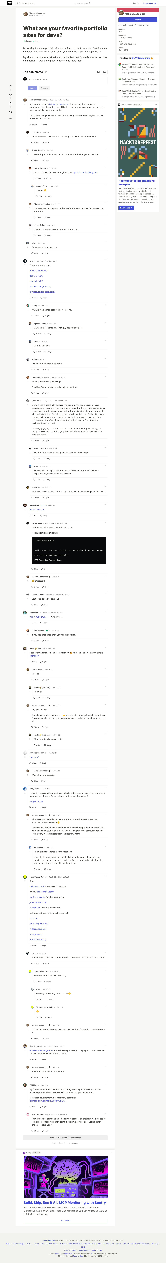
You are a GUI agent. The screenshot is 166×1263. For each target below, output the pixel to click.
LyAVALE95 (37, 377)
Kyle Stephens (40, 323)
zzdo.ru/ (33, 918)
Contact (126, 1244)
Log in (136, 3)
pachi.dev (34, 656)
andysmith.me (36, 801)
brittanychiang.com (58, 104)
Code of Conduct (58, 1143)
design (36, 41)
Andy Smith (35, 789)
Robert (35, 359)
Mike (34, 243)
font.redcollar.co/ (37, 939)
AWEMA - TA (37, 487)
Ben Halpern (35, 505)
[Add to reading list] (10, 104)
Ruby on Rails (78, 1256)
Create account (149, 3)
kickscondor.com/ (45, 892)
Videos (36, 1244)
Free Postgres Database (140, 1244)
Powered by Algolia (82, 3)
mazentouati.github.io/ (40, 286)
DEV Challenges (18, 1244)
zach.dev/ (34, 757)
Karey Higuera (40, 168)
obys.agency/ (35, 934)
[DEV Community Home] (10, 3)
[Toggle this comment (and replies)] (25, 104)
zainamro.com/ (36, 886)
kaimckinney (37, 1114)
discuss (28, 41)
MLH (83, 1247)
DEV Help (63, 1244)
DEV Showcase (108, 1244)
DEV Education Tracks (49, 1244)
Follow (138, 20)
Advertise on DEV (75, 1244)
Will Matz (33, 1085)
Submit (32, 88)
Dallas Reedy (37, 669)
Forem (56, 1254)
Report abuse (73, 1143)
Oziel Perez (36, 401)
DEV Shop (154, 1244)
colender (35, 132)
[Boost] (10, 112)
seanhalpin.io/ (36, 281)
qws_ (32, 261)
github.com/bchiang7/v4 (86, 172)
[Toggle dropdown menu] (105, 99)
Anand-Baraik (38, 150)
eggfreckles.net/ (37, 897)
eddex (36, 466)
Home (8, 1244)
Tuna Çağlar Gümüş (38, 877)
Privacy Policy (84, 1250)
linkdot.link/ (35, 907)
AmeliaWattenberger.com (41, 1050)
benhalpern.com (37, 509)
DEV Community (141, 58)
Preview (44, 88)
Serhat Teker (37, 523)
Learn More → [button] (126, 208)
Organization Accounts (92, 1244)
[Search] (16, 3)
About (118, 1244)
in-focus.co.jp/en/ (37, 929)
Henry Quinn (39, 225)
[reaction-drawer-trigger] (10, 87)
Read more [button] (65, 1220)
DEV (91, 1254)
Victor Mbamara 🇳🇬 (40, 630)
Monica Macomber (37, 13)
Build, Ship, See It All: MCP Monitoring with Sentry (65, 1203)
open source (68, 1254)
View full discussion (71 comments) (65, 1138)
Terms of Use (97, 1250)
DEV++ (29, 1244)
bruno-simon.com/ (38, 270)
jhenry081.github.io (38, 617)
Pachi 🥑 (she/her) (38, 648)
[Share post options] (10, 118)
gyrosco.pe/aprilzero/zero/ (42, 292)
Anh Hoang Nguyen (38, 753)
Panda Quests (40, 448)
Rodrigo (35, 305)
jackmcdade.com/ (37, 902)
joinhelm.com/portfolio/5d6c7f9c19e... (47, 1101)
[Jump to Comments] (10, 96)
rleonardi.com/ (36, 276)
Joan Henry (35, 612)
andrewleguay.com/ (38, 923)
